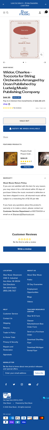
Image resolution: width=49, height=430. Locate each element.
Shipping (6, 323)
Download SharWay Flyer (35, 341)
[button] (7, 13)
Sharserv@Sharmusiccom (23, 214)
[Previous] (4, 62)
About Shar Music (34, 275)
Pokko (29, 280)
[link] (24, 12)
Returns (6, 328)
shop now (27, 167)
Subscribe (39, 373)
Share (5, 137)
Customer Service (10, 314)
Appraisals (7, 354)
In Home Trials (9, 337)
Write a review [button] (24, 249)
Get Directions (9, 284)
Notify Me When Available (26, 129)
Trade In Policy (9, 332)
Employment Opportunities (32, 290)
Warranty (7, 178)
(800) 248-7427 (9, 291)
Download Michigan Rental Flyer (35, 349)
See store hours (9, 287)
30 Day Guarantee (34, 284)
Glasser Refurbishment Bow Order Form (35, 324)
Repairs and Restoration (8, 348)
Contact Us (7, 318)
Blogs (29, 297)
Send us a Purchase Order (35, 333)
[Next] (45, 62)
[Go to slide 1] (23, 62)
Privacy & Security (10, 342)
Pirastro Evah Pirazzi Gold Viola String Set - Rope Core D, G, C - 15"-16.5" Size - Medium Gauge (27, 152)
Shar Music (8, 67)
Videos (30, 302)
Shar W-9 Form (33, 316)
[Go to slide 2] (25, 62)
